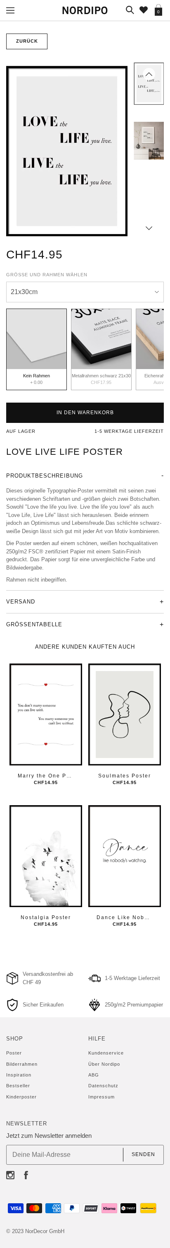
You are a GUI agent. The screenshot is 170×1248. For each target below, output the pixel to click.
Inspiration (18, 1074)
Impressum (101, 1096)
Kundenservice (106, 1052)
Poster (14, 1052)
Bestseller (18, 1085)
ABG (93, 1074)
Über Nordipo (104, 1064)
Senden (143, 1154)
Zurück (27, 41)
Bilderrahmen (22, 1064)
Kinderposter (21, 1096)
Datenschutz (103, 1085)
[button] (149, 74)
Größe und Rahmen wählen (46, 274)
